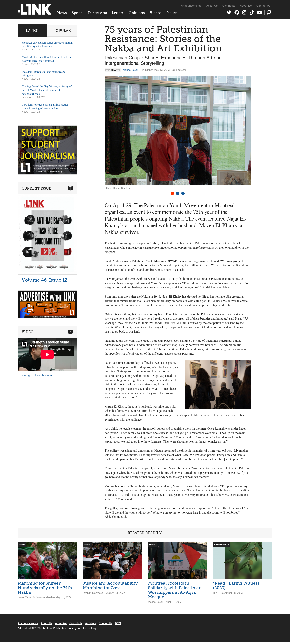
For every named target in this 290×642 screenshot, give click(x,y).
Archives (90, 623)
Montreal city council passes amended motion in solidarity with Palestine (47, 44)
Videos (156, 13)
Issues (172, 13)
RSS (118, 623)
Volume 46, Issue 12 (44, 280)
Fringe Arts (97, 13)
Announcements (191, 5)
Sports (77, 13)
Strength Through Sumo (37, 375)
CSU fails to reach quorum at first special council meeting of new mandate (45, 106)
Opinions (137, 13)
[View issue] (47, 273)
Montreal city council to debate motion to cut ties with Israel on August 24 (47, 59)
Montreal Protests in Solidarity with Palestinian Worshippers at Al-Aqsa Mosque (175, 590)
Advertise (246, 5)
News (62, 13)
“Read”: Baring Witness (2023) (236, 585)
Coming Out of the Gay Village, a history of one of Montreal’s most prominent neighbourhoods (47, 90)
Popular (62, 30)
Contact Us (263, 5)
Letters (118, 13)
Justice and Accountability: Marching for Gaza (111, 585)
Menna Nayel (130, 69)
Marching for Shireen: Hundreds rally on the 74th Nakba (45, 588)
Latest (32, 30)
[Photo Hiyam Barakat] (218, 384)
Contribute (228, 5)
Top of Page (90, 628)
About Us (212, 5)
